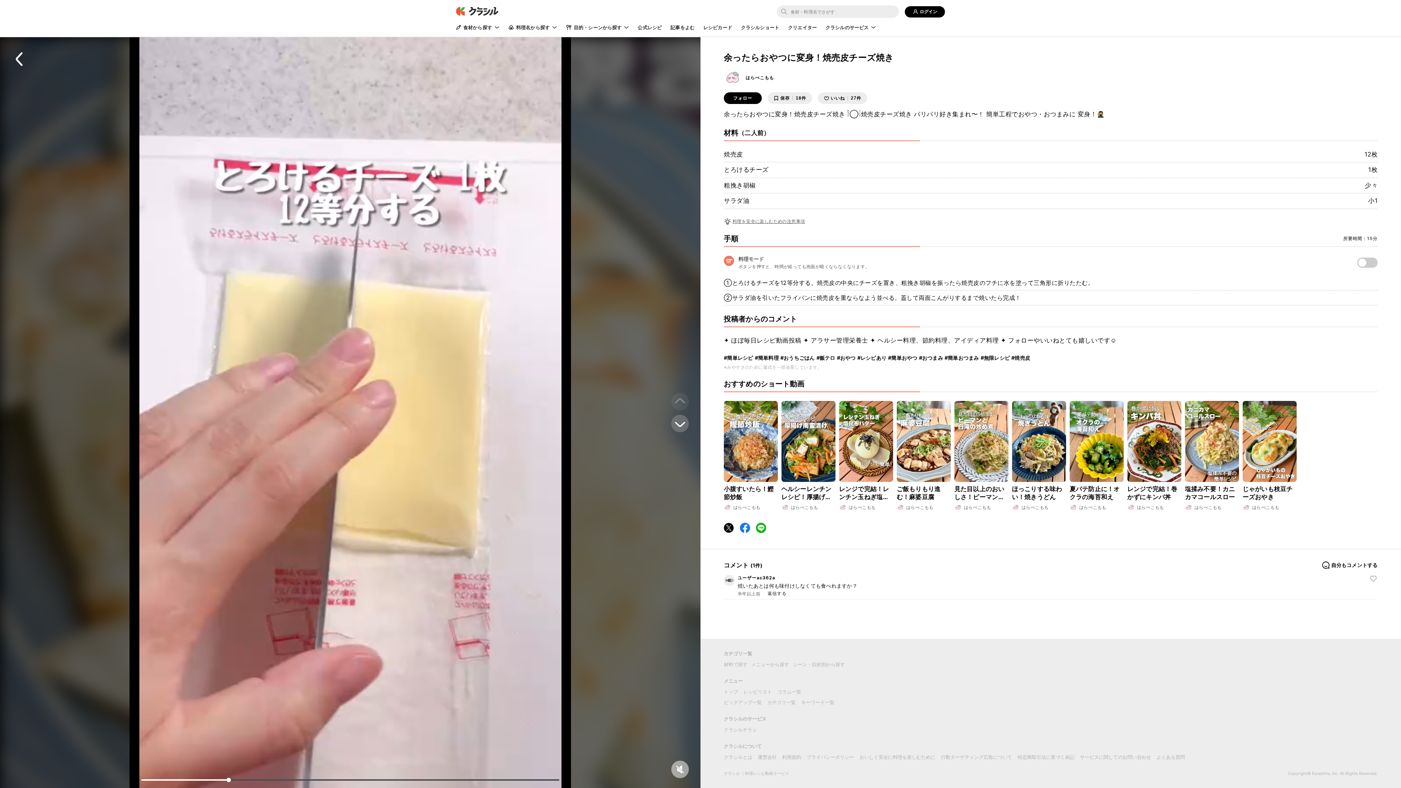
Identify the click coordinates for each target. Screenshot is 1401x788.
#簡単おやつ (903, 358)
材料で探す (736, 664)
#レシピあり (872, 358)
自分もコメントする (1354, 565)
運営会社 (767, 757)
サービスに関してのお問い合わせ (1115, 757)
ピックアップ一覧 (743, 702)
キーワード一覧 (817, 702)
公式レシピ (650, 27)
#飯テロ (826, 358)
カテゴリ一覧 (781, 702)
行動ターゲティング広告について (976, 757)
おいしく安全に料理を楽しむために (897, 757)
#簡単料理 (767, 358)
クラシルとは (738, 757)
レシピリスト (758, 692)
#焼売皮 (1020, 358)
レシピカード (717, 27)
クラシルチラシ (740, 730)
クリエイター (802, 27)
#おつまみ (931, 358)
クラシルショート (760, 27)
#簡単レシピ (738, 358)
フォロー (742, 98)
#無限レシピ (995, 358)
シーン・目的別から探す (819, 664)
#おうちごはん (797, 358)
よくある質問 (1171, 757)
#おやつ (846, 358)
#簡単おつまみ (962, 358)
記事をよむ (683, 27)
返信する (777, 593)
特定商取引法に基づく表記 (1046, 757)
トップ (731, 692)
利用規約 (791, 757)
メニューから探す (770, 664)
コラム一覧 (789, 692)
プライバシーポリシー (830, 757)
